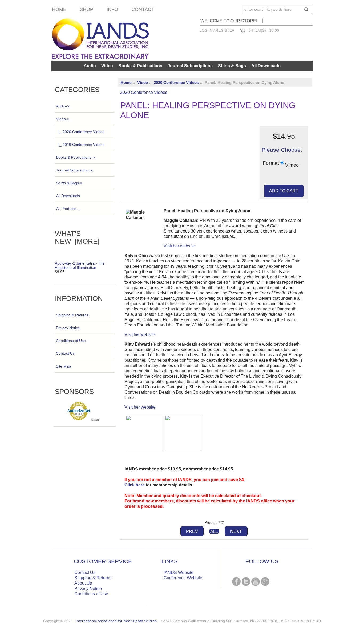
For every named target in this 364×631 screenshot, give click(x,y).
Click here (134, 485)
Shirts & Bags (232, 65)
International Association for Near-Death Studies (116, 621)
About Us (83, 583)
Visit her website (179, 246)
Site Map (63, 366)
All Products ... (68, 208)
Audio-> (62, 106)
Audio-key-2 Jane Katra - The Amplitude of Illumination (80, 265)
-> (62, 119)
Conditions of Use (71, 340)
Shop (86, 9)
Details (95, 419)
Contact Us (65, 353)
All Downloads (266, 65)
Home (59, 9)
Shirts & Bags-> (69, 183)
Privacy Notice (68, 328)
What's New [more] (77, 237)
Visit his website (139, 334)
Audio (90, 65)
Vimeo (292, 164)
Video (142, 82)
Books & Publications (140, 65)
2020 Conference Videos (176, 82)
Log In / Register (217, 30)
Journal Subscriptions (190, 65)
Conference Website (183, 578)
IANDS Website (178, 572)
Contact (142, 9)
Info (112, 9)
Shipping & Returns (72, 315)
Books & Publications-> (75, 157)
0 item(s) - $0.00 (264, 30)
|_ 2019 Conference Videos (81, 144)
